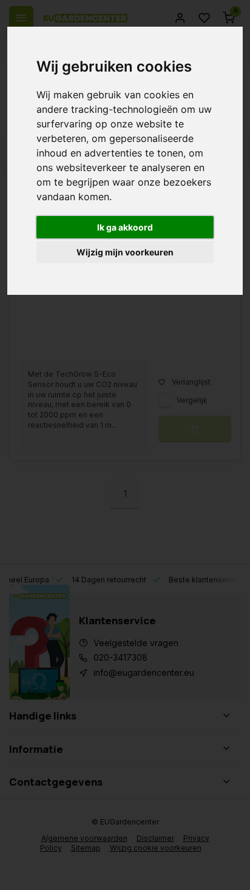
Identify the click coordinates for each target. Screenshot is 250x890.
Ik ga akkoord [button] (125, 227)
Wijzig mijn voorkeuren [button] (125, 252)
